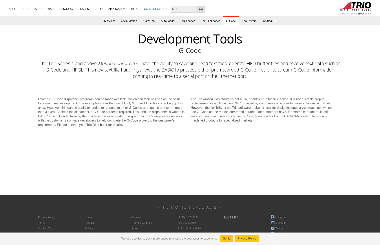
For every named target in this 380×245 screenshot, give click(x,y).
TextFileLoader (210, 21)
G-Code (231, 21)
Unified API (270, 21)
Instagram (281, 217)
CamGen (149, 21)
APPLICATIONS (117, 9)
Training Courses (141, 222)
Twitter (279, 228)
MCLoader (188, 21)
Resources (67, 9)
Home (88, 217)
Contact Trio (45, 228)
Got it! (227, 238)
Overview (109, 21)
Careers (136, 217)
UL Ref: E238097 (188, 217)
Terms (41, 222)
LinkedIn (280, 222)
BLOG (135, 9)
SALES (84, 9)
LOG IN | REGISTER (154, 9)
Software (48, 9)
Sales (134, 228)
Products (29, 9)
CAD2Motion (129, 21)
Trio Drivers (249, 21)
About (13, 9)
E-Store (98, 9)
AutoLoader (168, 21)
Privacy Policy (247, 238)
